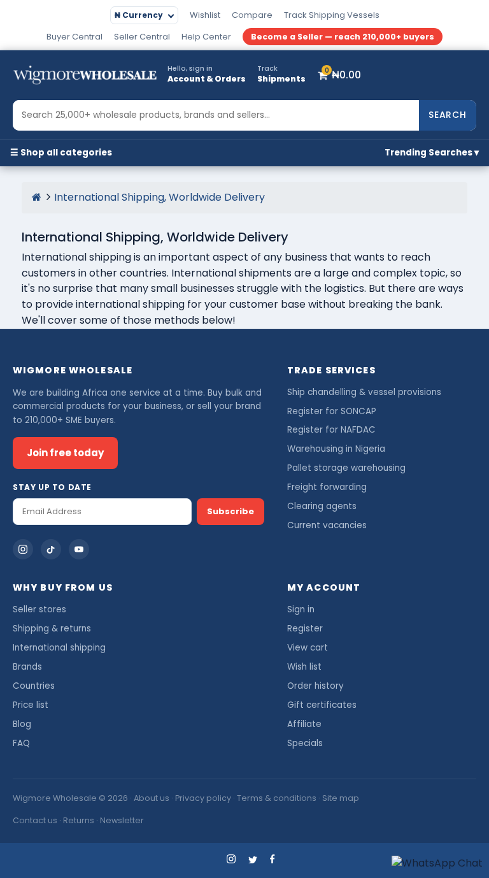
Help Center (206, 37)
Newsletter (122, 820)
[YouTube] (79, 549)
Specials (305, 743)
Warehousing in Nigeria (336, 449)
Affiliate (304, 724)
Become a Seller (342, 36)
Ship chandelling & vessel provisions (364, 392)
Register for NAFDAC (331, 430)
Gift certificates (322, 705)
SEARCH (448, 114)
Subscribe (230, 511)
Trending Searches (428, 153)
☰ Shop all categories (61, 153)
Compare (252, 15)
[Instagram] (23, 549)
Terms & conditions (276, 798)
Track (331, 15)
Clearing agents (322, 506)
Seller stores (39, 609)
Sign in (301, 609)
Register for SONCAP (331, 411)
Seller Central (142, 37)
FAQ (21, 743)
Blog (22, 724)
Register (305, 629)
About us (151, 798)
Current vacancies (327, 525)
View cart (307, 648)
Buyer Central (74, 37)
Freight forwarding (327, 487)
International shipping (59, 648)
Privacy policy (203, 798)
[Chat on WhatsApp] (437, 864)
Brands (27, 667)
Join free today (65, 452)
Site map (340, 798)
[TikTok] (51, 549)
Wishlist (205, 15)
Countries (34, 686)
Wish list (304, 667)
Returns (78, 820)
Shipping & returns (52, 629)
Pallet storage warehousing (346, 468)
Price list (30, 705)
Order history (315, 686)
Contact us (35, 820)
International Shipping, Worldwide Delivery (159, 197)
